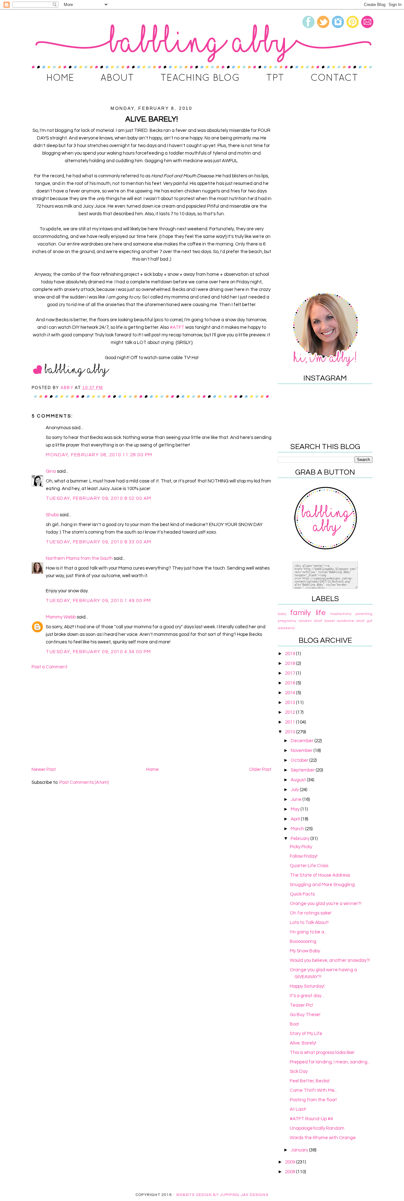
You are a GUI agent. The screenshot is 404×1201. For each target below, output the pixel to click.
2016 (290, 683)
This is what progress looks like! (322, 1052)
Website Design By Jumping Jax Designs (222, 1195)
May (295, 809)
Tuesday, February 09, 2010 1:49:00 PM (98, 600)
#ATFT (177, 327)
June (296, 799)
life (321, 613)
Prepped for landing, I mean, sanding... (330, 1062)
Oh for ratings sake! (310, 913)
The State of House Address (320, 875)
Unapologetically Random (317, 1128)
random (305, 621)
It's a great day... (307, 995)
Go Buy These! (305, 1014)
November (302, 750)
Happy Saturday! (307, 986)
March (298, 828)
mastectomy (341, 614)
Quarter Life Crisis (309, 865)
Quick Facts (302, 894)
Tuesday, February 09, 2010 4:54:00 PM (98, 651)
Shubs (52, 514)
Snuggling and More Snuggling (322, 884)
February (300, 838)
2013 (290, 702)
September (303, 770)
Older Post (260, 769)
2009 (290, 1162)
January (300, 1150)
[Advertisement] (151, 718)
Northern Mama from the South (79, 558)
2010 (290, 732)
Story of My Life (306, 1033)
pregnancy (287, 621)
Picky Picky (301, 846)
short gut (364, 621)
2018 (290, 663)
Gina (51, 471)
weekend (286, 628)
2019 (290, 653)
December (302, 740)
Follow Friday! (304, 856)
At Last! (298, 1109)
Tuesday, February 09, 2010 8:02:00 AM (99, 498)
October (300, 760)
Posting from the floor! (313, 1099)
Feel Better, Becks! (310, 1081)
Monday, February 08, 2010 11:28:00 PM (99, 455)
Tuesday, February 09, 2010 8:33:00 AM (99, 542)
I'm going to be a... (308, 932)
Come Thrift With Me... (313, 1090)
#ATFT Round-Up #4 (311, 1118)
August (299, 780)
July (295, 789)
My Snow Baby (305, 951)
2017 (290, 673)
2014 (290, 692)
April (296, 819)
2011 (290, 722)
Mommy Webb (61, 617)
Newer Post (44, 769)
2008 (290, 1171)
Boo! (294, 1024)
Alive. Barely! (303, 1043)
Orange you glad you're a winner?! (325, 903)
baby (282, 614)
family (300, 613)
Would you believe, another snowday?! (330, 960)
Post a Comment (50, 667)
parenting (363, 614)
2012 (290, 712)
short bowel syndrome (334, 621)
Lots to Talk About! (309, 922)
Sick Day (299, 1071)
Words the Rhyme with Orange (323, 1137)
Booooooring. (303, 941)
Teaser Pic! (301, 1005)
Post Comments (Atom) (84, 782)
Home (152, 769)
